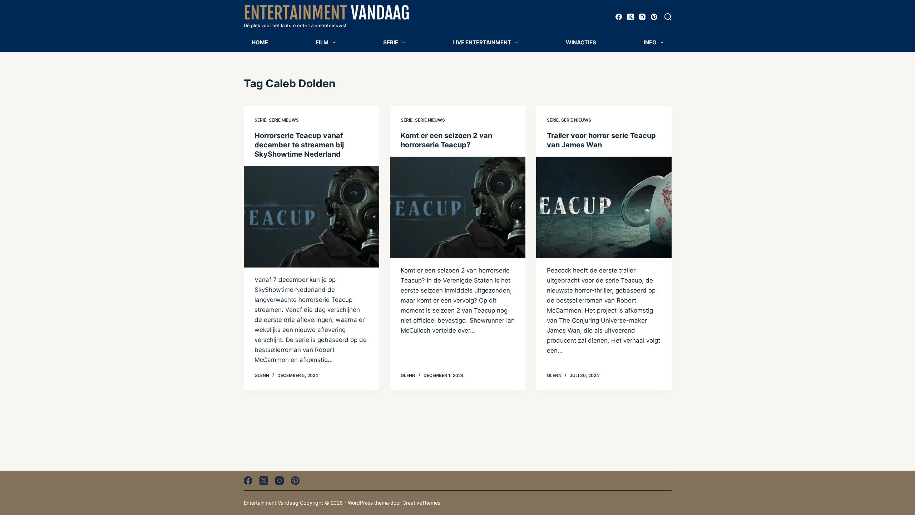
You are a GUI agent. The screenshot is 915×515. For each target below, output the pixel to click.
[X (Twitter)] (630, 17)
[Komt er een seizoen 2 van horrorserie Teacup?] (457, 207)
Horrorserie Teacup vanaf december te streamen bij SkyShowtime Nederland (299, 144)
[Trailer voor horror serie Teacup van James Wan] (604, 207)
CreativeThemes (421, 503)
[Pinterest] (654, 17)
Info (650, 42)
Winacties (581, 42)
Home (260, 42)
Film (322, 42)
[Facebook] (618, 17)
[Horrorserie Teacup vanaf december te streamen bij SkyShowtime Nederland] (311, 217)
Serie (390, 42)
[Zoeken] (668, 16)
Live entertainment (481, 42)
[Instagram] (642, 17)
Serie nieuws (284, 120)
